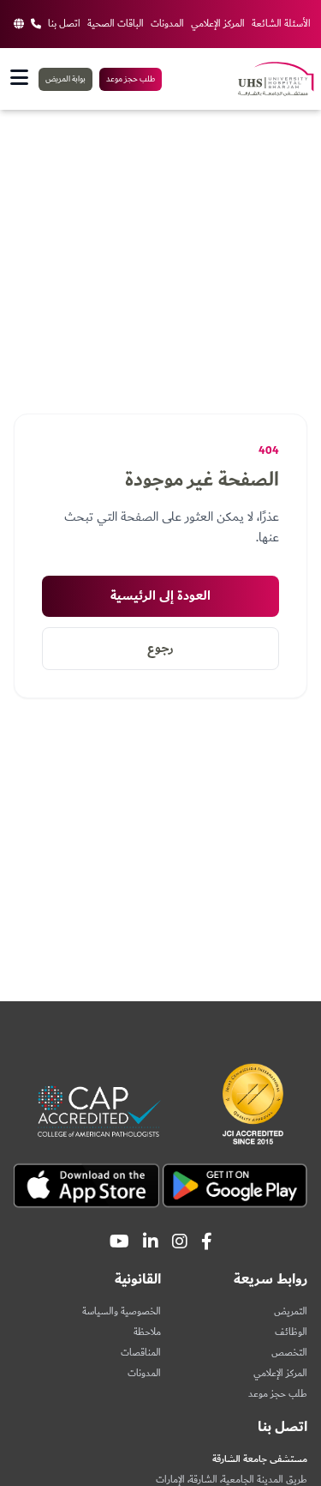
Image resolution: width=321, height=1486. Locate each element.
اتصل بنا (64, 24)
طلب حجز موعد (130, 79)
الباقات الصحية (115, 24)
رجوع (160, 648)
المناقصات (141, 1353)
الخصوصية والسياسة (121, 1311)
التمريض (290, 1311)
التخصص (289, 1353)
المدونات (167, 24)
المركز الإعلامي (218, 24)
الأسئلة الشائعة (281, 24)
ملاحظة (147, 1332)
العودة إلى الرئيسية (160, 595)
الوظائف (291, 1332)
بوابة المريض (65, 79)
